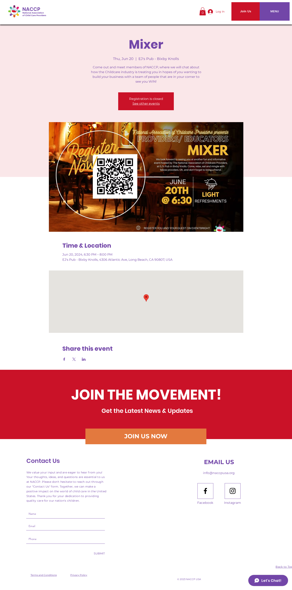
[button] (202, 11)
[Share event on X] (74, 359)
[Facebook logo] (205, 491)
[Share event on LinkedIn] (84, 359)
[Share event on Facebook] (64, 359)
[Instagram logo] (233, 491)
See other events (146, 103)
